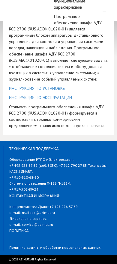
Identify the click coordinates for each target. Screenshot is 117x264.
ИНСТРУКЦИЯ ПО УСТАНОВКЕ (37, 88)
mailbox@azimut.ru (38, 212)
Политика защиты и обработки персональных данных (54, 247)
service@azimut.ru (37, 224)
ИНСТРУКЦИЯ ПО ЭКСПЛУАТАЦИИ (40, 97)
